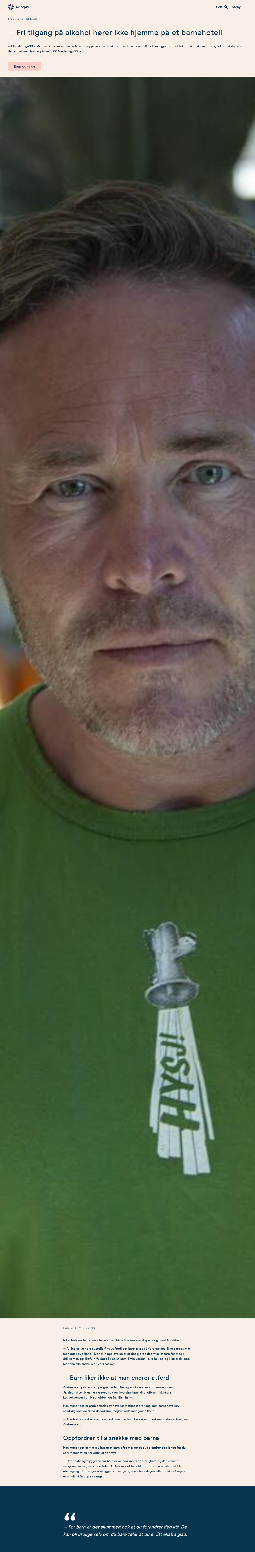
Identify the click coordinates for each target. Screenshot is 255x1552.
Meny (236, 7)
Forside (13, 19)
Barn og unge (24, 66)
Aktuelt (31, 19)
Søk (219, 7)
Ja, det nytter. (73, 1393)
